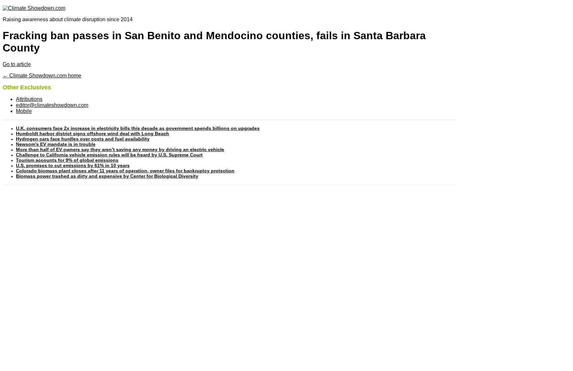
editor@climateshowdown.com (52, 105)
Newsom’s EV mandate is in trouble (56, 144)
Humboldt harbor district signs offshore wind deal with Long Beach (92, 133)
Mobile (24, 111)
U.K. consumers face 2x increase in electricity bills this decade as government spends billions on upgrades (138, 128)
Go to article (17, 64)
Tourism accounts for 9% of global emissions (67, 160)
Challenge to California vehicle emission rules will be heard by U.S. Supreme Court (109, 154)
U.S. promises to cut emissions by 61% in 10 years (73, 165)
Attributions (29, 99)
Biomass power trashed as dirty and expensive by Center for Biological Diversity (107, 176)
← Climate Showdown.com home (42, 75)
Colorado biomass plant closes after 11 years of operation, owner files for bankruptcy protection (125, 170)
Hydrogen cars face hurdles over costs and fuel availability (83, 138)
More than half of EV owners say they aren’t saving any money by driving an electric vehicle (120, 149)
